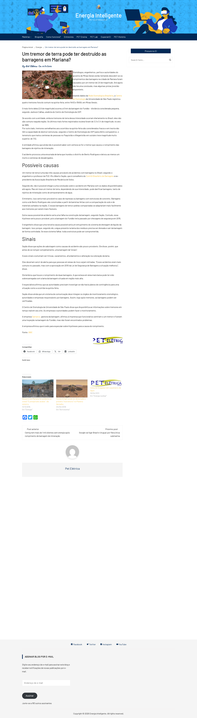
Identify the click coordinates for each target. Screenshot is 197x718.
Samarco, (36, 316)
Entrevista (68, 37)
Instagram (107, 644)
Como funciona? (53, 37)
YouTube (122, 644)
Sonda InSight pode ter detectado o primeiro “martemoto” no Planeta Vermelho (71, 401)
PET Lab (94, 37)
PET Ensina (82, 37)
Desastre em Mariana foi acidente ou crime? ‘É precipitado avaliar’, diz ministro (36, 401)
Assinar (30, 695)
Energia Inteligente (98, 15)
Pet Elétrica (31, 66)
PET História (119, 37)
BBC (30, 332)
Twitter (92, 644)
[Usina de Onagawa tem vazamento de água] (106, 383)
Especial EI (106, 37)
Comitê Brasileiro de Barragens (100, 176)
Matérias (26, 37)
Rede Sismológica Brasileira (100, 95)
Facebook (77, 644)
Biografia (39, 37)
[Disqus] (72, 519)
